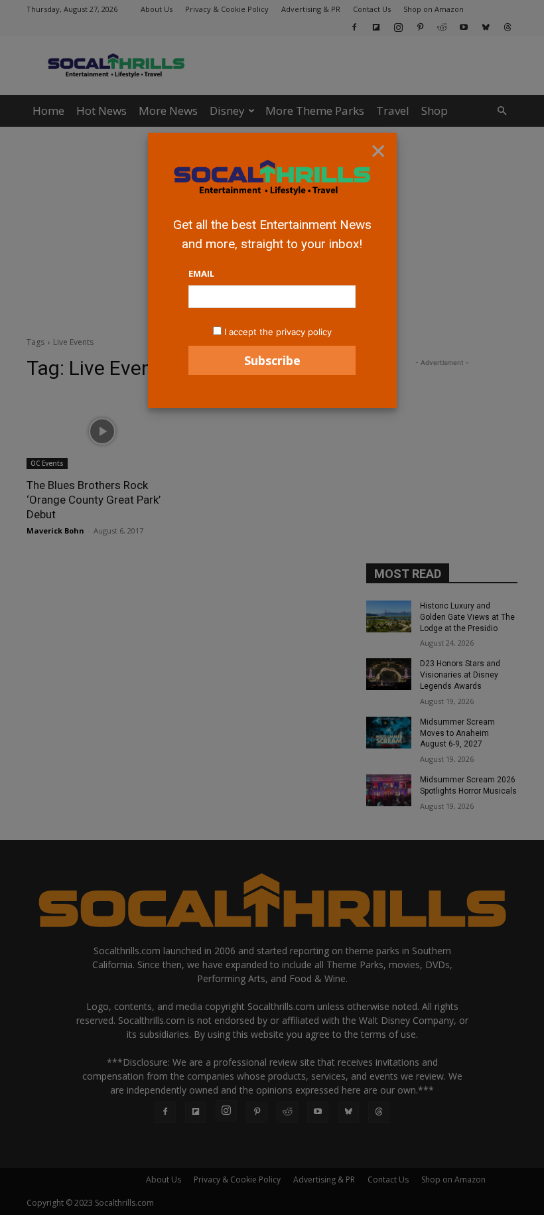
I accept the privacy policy (278, 331)
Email (201, 273)
